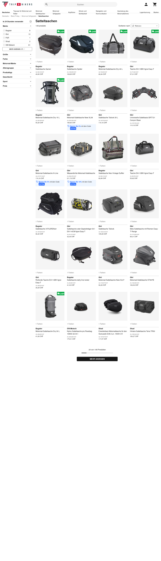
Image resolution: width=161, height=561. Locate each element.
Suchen (80, 4)
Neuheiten (6, 12)
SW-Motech (72, 328)
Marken (156, 12)
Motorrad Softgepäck (29, 16)
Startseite (5, 16)
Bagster (39, 66)
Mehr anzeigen (97, 359)
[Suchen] (46, 4)
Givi (131, 66)
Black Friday (15, 16)
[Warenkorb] (155, 4)
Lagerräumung (145, 12)
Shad (101, 328)
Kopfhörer (71, 12)
